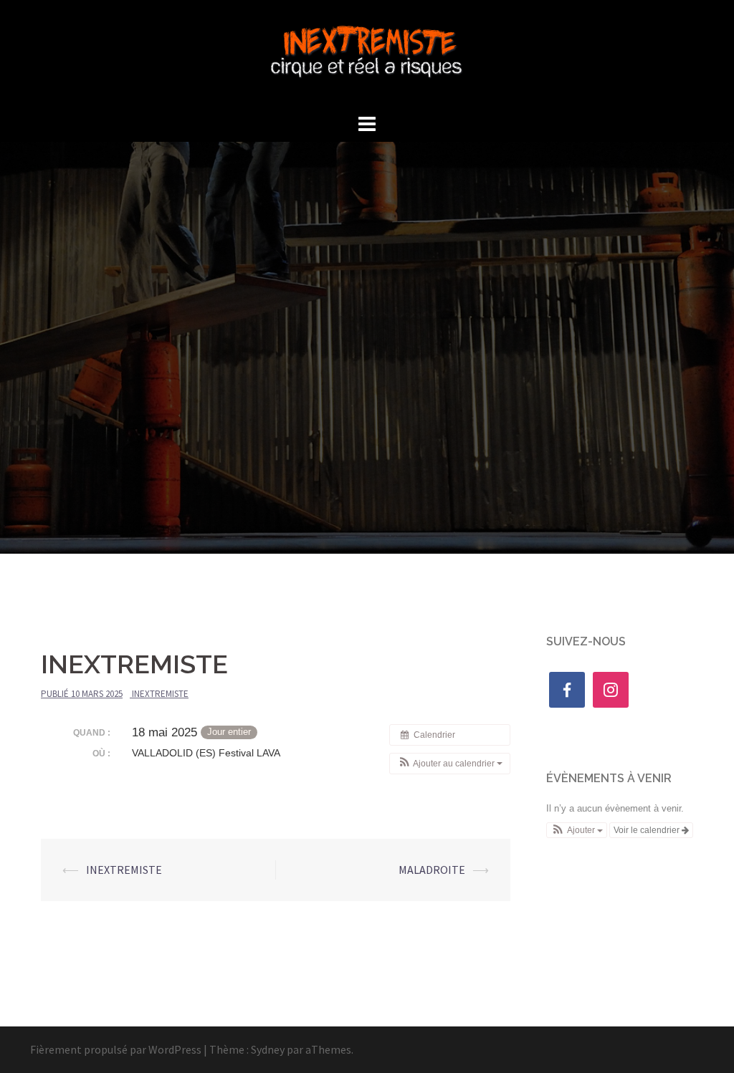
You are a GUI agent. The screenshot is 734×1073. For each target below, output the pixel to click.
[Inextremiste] (367, 54)
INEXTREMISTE (124, 869)
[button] (450, 764)
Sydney (268, 1049)
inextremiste (160, 694)
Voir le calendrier (648, 830)
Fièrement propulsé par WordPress (115, 1049)
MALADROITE (432, 869)
